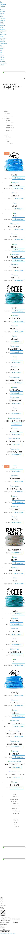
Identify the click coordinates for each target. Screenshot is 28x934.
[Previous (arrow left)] (0, 907)
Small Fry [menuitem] (2, 47)
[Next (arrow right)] (2, 907)
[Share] (3, 905)
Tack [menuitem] (1, 54)
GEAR (14, 868)
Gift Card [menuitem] (2, 48)
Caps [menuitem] (1, 52)
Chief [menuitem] (1, 17)
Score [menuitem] (1, 27)
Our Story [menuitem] (2, 61)
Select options (18, 178)
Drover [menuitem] (1, 36)
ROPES (14, 865)
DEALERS (14, 870)
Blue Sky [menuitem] (2, 13)
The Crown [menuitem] (2, 6)
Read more (16, 424)
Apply (15, 922)
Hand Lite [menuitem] (2, 20)
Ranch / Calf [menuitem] (3, 34)
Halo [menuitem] (1, 32)
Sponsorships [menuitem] (3, 63)
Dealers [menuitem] (2, 59)
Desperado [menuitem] (2, 18)
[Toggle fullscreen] (2, 905)
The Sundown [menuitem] (3, 31)
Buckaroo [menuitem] (2, 41)
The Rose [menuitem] (2, 8)
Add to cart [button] (16, 444)
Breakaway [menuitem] (2, 29)
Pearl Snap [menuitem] (2, 9)
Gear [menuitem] (1, 50)
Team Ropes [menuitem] (3, 4)
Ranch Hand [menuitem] (3, 38)
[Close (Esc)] (5, 905)
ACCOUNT (22, 872)
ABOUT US (22, 875)
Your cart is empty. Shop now (7, 933)
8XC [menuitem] (1, 15)
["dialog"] (14, 921)
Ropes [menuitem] (1, 2)
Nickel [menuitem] (1, 22)
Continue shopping (5, 931)
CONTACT (22, 878)
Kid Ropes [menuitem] (2, 40)
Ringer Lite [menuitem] (2, 25)
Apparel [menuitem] (2, 56)
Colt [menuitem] (1, 45)
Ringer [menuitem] (1, 24)
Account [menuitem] (2, 64)
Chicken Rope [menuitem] (3, 43)
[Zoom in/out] (0, 905)
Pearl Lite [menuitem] (2, 11)
